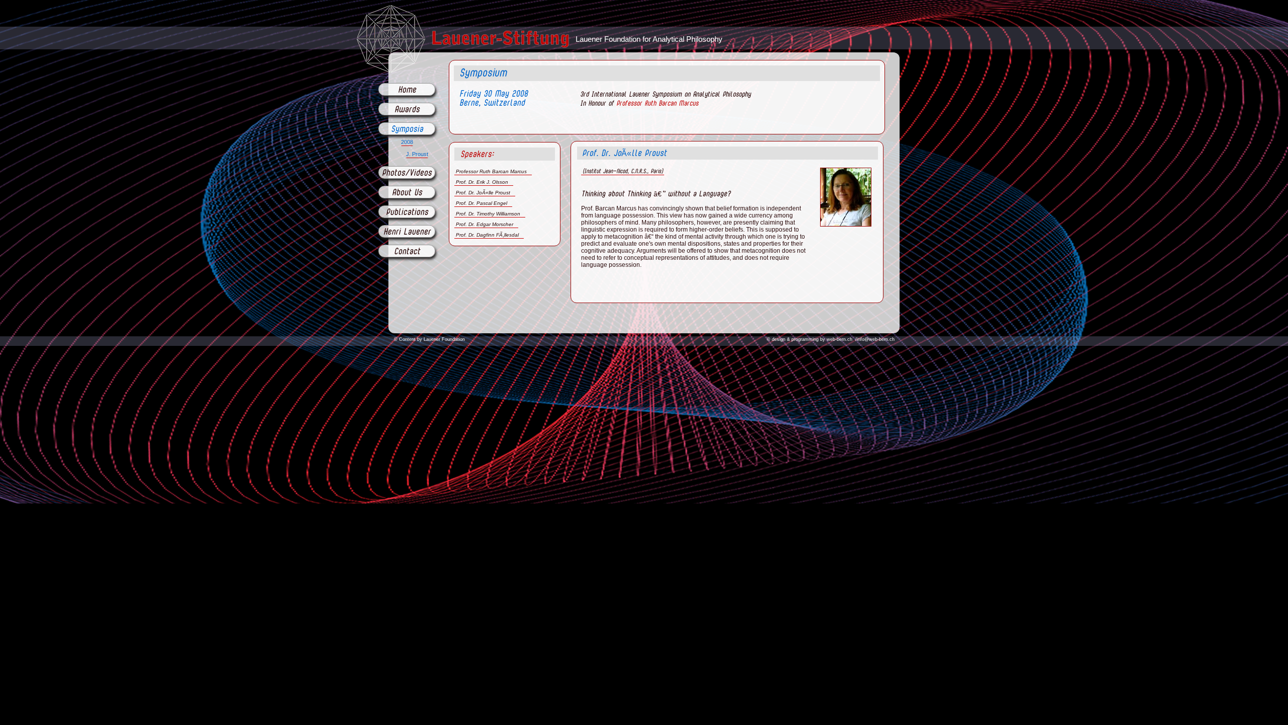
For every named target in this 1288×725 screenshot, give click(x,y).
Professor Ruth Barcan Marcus (656, 103)
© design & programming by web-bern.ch (809, 339)
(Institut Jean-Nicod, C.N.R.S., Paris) (623, 171)
